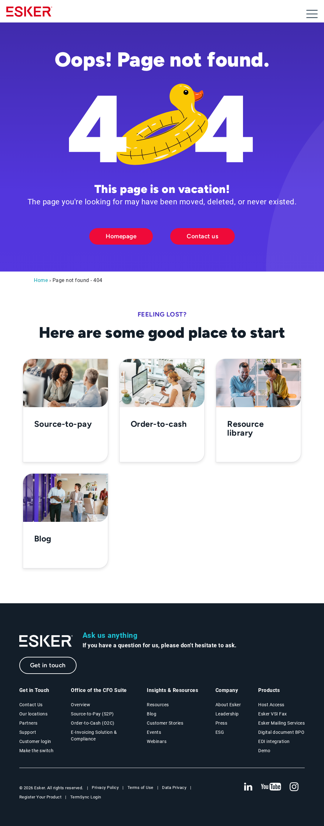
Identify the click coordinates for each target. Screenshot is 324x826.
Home (41, 280)
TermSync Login (85, 797)
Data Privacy (174, 787)
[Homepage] (29, 14)
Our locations (33, 713)
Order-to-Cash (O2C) (93, 723)
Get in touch (48, 665)
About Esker (228, 704)
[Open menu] (312, 14)
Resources (158, 704)
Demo (264, 750)
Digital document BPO (281, 732)
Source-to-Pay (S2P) (92, 713)
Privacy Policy (105, 787)
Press (221, 723)
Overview (80, 704)
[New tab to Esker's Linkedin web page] (248, 787)
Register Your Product (40, 797)
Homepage (121, 236)
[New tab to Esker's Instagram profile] (294, 787)
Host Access (271, 704)
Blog (151, 713)
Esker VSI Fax (272, 713)
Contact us (202, 236)
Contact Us (31, 704)
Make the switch (36, 750)
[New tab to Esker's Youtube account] (271, 787)
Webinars (156, 741)
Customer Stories (165, 723)
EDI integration (274, 741)
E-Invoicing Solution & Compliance (94, 735)
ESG (219, 732)
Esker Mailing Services (281, 723)
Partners (28, 723)
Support (27, 732)
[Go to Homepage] (46, 641)
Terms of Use (140, 787)
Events (154, 732)
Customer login (35, 741)
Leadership (227, 713)
